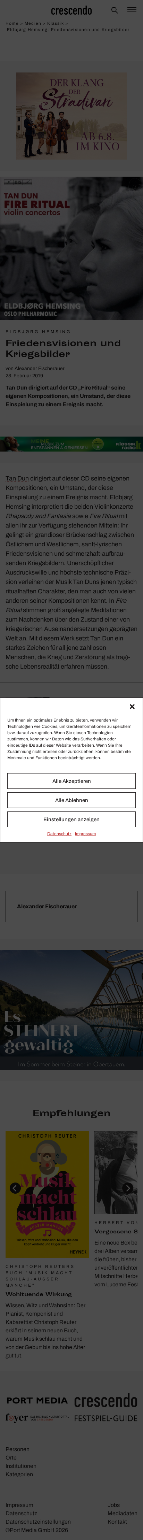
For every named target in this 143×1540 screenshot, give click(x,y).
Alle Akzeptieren (71, 781)
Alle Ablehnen (71, 800)
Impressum (85, 833)
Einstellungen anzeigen (71, 819)
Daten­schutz (59, 833)
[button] (132, 706)
